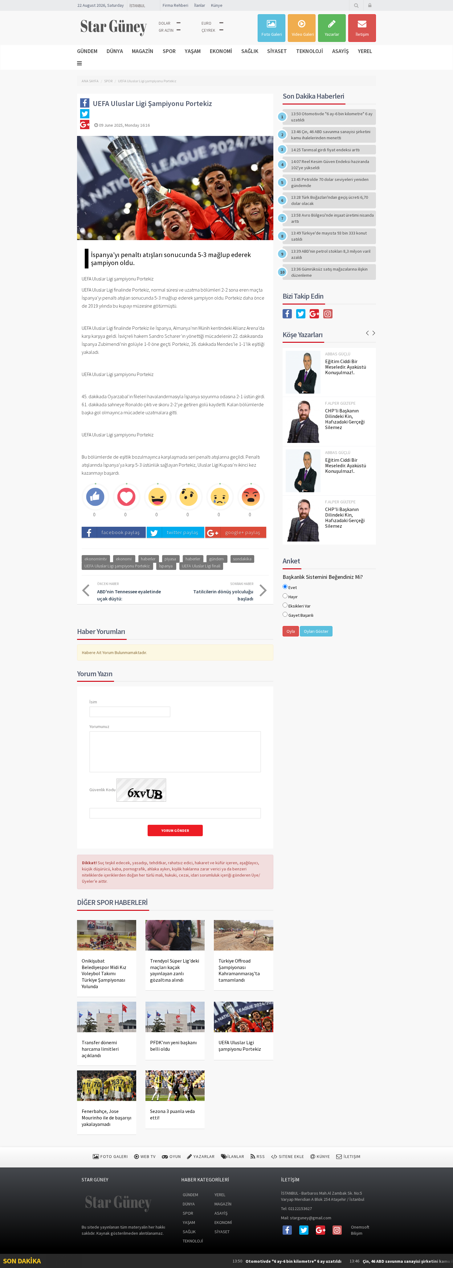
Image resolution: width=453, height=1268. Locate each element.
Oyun (174, 1156)
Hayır (293, 596)
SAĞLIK (249, 51)
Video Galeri (303, 34)
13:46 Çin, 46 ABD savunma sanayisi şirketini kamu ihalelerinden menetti (330, 135)
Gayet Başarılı (300, 615)
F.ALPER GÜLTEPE (340, 403)
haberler (148, 559)
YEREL (365, 51)
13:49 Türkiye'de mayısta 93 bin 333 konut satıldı (329, 236)
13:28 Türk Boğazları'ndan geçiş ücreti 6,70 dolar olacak (329, 200)
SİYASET (277, 51)
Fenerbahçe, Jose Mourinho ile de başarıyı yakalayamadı (106, 1117)
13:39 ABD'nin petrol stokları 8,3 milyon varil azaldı (330, 254)
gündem (216, 559)
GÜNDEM (87, 51)
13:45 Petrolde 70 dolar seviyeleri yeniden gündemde (330, 182)
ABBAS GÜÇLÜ (337, 354)
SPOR (169, 51)
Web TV (147, 1156)
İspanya (166, 566)
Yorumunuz (99, 726)
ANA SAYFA (90, 81)
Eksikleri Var (299, 606)
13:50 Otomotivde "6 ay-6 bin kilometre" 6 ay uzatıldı (332, 117)
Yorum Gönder (175, 830)
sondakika (242, 559)
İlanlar (199, 5)
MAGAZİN (142, 51)
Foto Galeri (272, 34)
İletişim (362, 34)
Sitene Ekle (291, 1156)
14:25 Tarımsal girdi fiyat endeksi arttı (325, 150)
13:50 (252, 1261)
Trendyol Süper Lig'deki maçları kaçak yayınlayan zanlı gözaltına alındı (174, 970)
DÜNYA (115, 51)
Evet (292, 587)
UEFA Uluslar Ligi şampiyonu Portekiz (147, 81)
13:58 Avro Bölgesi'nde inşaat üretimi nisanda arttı (332, 218)
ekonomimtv (95, 559)
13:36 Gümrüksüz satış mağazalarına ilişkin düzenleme (329, 272)
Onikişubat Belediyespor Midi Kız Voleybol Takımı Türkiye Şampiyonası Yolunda (104, 973)
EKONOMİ (221, 51)
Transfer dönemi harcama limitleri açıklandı (100, 1048)
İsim (93, 702)
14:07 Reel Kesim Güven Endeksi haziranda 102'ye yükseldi (330, 164)
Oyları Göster (316, 631)
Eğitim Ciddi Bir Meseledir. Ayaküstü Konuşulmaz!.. (345, 366)
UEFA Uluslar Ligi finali (201, 566)
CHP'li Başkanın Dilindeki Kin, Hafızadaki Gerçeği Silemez (345, 418)
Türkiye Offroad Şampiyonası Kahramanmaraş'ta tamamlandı (239, 970)
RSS (260, 1156)
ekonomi (124, 559)
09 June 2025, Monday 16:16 (124, 125)
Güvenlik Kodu (102, 789)
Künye (216, 5)
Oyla (291, 631)
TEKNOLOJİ (309, 51)
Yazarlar (332, 34)
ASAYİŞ (340, 51)
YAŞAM (193, 51)
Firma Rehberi (175, 5)
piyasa (170, 559)
